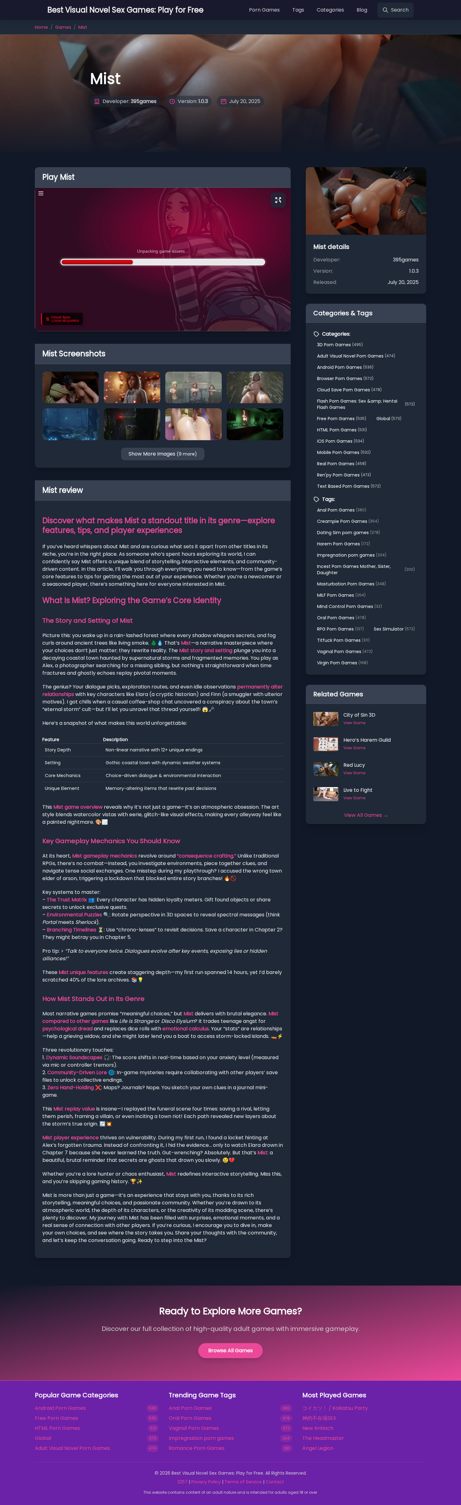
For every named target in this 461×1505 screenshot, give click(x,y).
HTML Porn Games (342, 430)
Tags (298, 9)
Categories (330, 9)
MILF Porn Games (341, 595)
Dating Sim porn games (348, 532)
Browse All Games (230, 1350)
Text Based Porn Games (349, 486)
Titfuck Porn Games (343, 640)
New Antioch (317, 1428)
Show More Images (163, 453)
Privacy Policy (206, 1482)
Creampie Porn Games (348, 521)
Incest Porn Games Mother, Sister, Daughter (366, 569)
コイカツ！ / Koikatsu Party (335, 1408)
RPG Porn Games (340, 629)
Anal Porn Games (341, 510)
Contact (275, 1482)
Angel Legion (317, 1448)
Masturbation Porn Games (351, 584)
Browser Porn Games (345, 378)
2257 (182, 1482)
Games (63, 27)
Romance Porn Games (197, 1448)
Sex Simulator (394, 629)
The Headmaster (323, 1438)
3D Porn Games (340, 345)
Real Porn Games (341, 464)
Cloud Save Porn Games (349, 390)
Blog (362, 9)
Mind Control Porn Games (349, 606)
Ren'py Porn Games (344, 475)
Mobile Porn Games (344, 452)
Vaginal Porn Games (345, 651)
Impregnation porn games (351, 555)
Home (41, 27)
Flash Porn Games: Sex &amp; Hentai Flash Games (366, 404)
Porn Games (264, 9)
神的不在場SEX (319, 1418)
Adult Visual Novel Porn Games (356, 356)
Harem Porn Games (343, 544)
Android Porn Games (345, 367)
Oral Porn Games (341, 618)
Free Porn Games (341, 418)
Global (388, 418)
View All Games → (366, 815)
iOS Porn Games (340, 441)
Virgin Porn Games (342, 663)
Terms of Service (243, 1482)
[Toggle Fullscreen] (278, 200)
